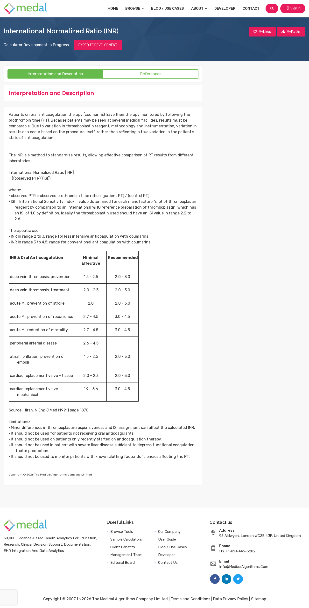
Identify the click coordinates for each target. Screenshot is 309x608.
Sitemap (258, 599)
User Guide (167, 539)
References (150, 74)
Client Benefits (122, 547)
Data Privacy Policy (230, 599)
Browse (133, 8)
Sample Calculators (126, 539)
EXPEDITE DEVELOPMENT (97, 45)
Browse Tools (121, 531)
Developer (224, 8)
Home (113, 8)
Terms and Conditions (190, 599)
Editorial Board (122, 562)
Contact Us (168, 562)
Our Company (169, 531)
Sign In (295, 8)
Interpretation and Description (55, 74)
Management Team (126, 555)
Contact (251, 8)
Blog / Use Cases (167, 8)
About (197, 8)
